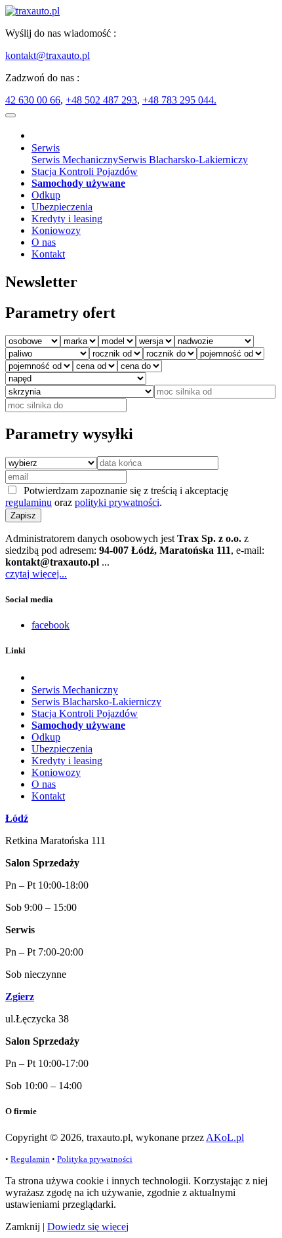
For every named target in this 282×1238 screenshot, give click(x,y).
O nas (43, 242)
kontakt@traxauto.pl (47, 55)
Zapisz (23, 515)
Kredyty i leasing (66, 218)
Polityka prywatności (94, 1159)
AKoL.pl (225, 1137)
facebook (50, 624)
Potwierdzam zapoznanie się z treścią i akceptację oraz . (116, 496)
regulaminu (28, 502)
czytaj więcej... (36, 573)
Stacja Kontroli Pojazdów (84, 171)
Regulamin (30, 1159)
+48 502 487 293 (101, 100)
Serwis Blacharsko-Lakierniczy (183, 159)
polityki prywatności (117, 502)
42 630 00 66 (32, 100)
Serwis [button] (45, 147)
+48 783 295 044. (179, 100)
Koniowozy (56, 230)
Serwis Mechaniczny (74, 159)
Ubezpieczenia (61, 206)
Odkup (45, 195)
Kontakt (48, 254)
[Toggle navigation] (10, 115)
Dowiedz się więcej (88, 1226)
